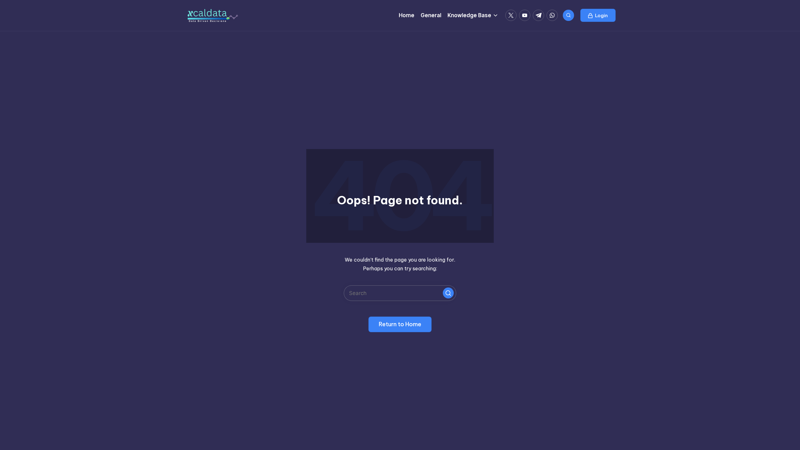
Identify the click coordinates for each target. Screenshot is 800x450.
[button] (598, 15)
